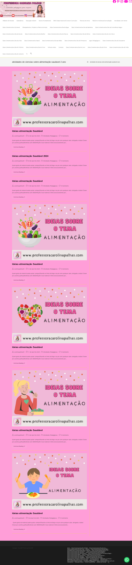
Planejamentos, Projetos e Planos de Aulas (78, 559)
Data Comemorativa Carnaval (74, 561)
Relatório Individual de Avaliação (94, 557)
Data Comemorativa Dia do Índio (79, 548)
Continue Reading (20, 147)
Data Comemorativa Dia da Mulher (76, 557)
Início (68, 548)
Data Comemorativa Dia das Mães (99, 549)
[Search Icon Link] (31, 54)
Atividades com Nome (105, 559)
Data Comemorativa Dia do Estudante (95, 552)
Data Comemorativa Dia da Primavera (76, 553)
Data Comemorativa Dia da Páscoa (95, 555)
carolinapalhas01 (19, 136)
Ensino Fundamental (90, 562)
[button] (126, 559)
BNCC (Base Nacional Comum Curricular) (77, 560)
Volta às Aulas (103, 560)
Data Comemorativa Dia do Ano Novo (91, 554)
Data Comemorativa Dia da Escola (105, 561)
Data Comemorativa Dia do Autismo (76, 555)
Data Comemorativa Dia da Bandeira (96, 551)
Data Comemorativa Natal (73, 554)
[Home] (87, 62)
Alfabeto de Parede (101, 562)
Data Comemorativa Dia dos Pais (100, 550)
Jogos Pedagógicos (94, 560)
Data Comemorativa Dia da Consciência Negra (99, 553)
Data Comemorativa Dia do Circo (93, 556)
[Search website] (27, 54)
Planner (87, 549)
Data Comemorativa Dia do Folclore (76, 551)
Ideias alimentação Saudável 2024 (30, 156)
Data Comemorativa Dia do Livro (97, 548)
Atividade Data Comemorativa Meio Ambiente (78, 550)
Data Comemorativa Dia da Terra (75, 549)
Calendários (70, 562)
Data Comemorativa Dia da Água (75, 556)
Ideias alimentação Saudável (27, 131)
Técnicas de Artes (94, 559)
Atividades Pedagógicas (50, 136)
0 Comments (65, 136)
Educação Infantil (79, 562)
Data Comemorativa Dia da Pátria (75, 552)
